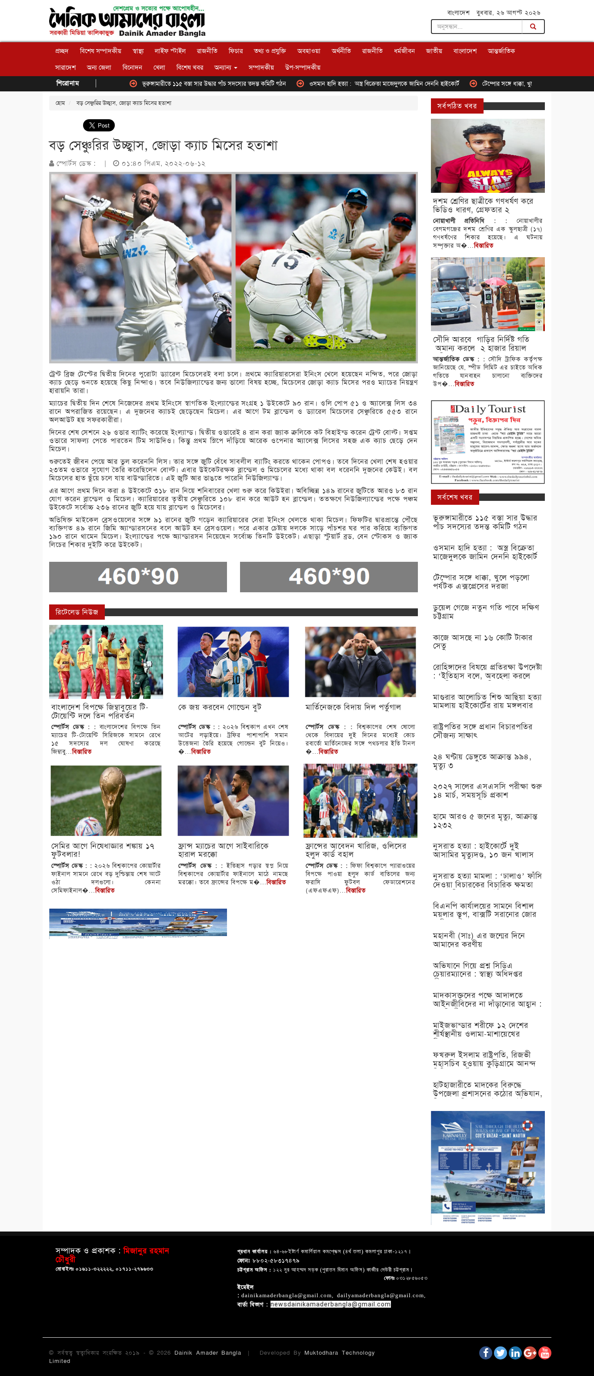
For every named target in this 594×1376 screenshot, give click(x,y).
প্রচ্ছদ (62, 51)
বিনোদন (132, 67)
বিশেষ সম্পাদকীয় (100, 51)
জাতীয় (434, 51)
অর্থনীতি (341, 51)
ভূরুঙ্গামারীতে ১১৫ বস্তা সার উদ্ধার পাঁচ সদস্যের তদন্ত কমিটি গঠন (168, 83)
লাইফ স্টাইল (170, 51)
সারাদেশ (65, 67)
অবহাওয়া (308, 51)
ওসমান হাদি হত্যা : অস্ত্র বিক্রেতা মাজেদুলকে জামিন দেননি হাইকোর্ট (338, 83)
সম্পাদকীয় (261, 67)
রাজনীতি (207, 51)
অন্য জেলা (99, 67)
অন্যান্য (223, 67)
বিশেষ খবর (190, 67)
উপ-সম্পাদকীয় (302, 67)
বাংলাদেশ (465, 51)
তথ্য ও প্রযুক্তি (270, 51)
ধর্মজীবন (404, 51)
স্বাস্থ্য (138, 51)
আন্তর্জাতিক (501, 51)
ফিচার (236, 51)
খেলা (159, 67)
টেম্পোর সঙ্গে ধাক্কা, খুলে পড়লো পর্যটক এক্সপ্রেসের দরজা (500, 83)
